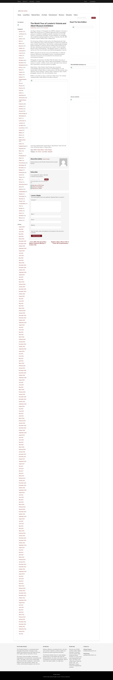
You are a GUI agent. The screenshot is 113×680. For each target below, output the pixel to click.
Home (19, 1)
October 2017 (22, 459)
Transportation (22, 203)
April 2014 (21, 554)
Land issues (21, 120)
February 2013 (22, 588)
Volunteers (21, 215)
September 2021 (22, 349)
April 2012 (21, 612)
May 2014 (21, 552)
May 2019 (21, 413)
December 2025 (22, 241)
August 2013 (22, 574)
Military (20, 132)
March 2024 (21, 282)
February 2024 (22, 284)
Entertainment (53, 15)
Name (32, 214)
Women (20, 220)
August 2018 (22, 435)
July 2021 (21, 353)
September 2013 (22, 571)
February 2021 (22, 365)
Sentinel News (33, 27)
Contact (38, 1)
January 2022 (22, 341)
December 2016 (22, 483)
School (20, 174)
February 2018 (22, 449)
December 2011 (22, 621)
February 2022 (22, 339)
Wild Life (21, 218)
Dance (20, 58)
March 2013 (21, 585)
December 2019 (22, 396)
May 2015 (21, 526)
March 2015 (21, 530)
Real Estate (21, 165)
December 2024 (22, 265)
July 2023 (21, 298)
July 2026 (21, 229)
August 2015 (22, 518)
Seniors (20, 182)
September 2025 (22, 248)
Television (21, 198)
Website (33, 225)
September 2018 (22, 432)
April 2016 (21, 502)
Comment (33, 200)
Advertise (31, 1)
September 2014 (22, 545)
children (21, 48)
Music (20, 137)
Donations (21, 60)
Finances (21, 88)
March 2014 (21, 557)
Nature (20, 143)
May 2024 (21, 279)
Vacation (21, 208)
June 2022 (21, 329)
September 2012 (22, 600)
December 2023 (22, 289)
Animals (21, 31)
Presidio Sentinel (56, 674)
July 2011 (21, 633)
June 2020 (21, 384)
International (21, 116)
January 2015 (22, 535)
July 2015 (21, 521)
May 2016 (21, 499)
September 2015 (22, 516)
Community (21, 50)
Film (20, 83)
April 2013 (21, 583)
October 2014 (22, 542)
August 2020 (22, 380)
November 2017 (22, 456)
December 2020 (22, 370)
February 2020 (22, 392)
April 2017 (21, 473)
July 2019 (21, 408)
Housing (21, 111)
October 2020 (22, 375)
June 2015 (21, 523)
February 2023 (22, 310)
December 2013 (22, 564)
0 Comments (45, 27)
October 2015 (22, 514)
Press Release (22, 163)
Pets (20, 153)
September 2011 (22, 629)
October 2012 (22, 597)
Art (36, 151)
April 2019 (21, 416)
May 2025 (21, 258)
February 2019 (22, 420)
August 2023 (22, 296)
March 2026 (21, 238)
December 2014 (22, 538)
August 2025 (22, 250)
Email (32, 219)
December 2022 (22, 315)
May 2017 (21, 471)
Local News (26, 15)
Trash (20, 206)
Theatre (20, 201)
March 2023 (21, 308)
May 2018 (21, 442)
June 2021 (21, 356)
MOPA (35, 149)
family (20, 69)
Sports (20, 186)
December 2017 (22, 454)
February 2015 (22, 533)
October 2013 (22, 569)
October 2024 (22, 270)
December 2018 (22, 425)
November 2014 (22, 540)
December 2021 (22, 344)
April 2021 (21, 361)
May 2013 (21, 581)
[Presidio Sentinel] (22, 11)
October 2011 (22, 626)
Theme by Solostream (65, 676)
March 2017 (21, 475)
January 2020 (22, 394)
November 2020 (22, 372)
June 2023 (21, 301)
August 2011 (21, 631)
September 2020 (22, 377)
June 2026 (21, 231)
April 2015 (21, 528)
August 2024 (22, 274)
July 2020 (21, 382)
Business (61, 15)
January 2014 (22, 562)
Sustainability (22, 191)
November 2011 (22, 624)
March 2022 (21, 337)
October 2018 (22, 430)
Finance (21, 85)
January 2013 (22, 590)
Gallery (20, 93)
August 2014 (22, 547)
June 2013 (21, 578)
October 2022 (22, 320)
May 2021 (21, 358)
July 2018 (21, 437)
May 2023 (21, 303)
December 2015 (22, 511)
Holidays (21, 106)
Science (21, 177)
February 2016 (22, 507)
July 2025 (21, 253)
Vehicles (21, 210)
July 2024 (21, 277)
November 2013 (22, 566)
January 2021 (22, 368)
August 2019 (22, 406)
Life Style (44, 15)
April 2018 (21, 444)
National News (35, 15)
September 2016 (22, 490)
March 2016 (21, 504)
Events (39, 151)
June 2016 (21, 497)
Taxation (21, 194)
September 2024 (22, 272)
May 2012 (21, 609)
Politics (20, 160)
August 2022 (22, 325)
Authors (20, 38)
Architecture (21, 34)
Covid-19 (21, 53)
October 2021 (22, 346)
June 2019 (21, 411)
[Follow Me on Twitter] (36, 188)
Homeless (21, 108)
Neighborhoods (22, 146)
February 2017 (22, 478)
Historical (21, 104)
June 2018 (21, 439)
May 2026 (21, 234)
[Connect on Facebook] (36, 187)
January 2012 (22, 619)
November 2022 (22, 317)
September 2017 (22, 461)
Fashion (21, 72)
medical (20, 130)
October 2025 (22, 246)
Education (69, 15)
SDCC (20, 179)
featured (21, 77)
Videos (76, 15)
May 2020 (21, 387)
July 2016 (21, 495)
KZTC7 (20, 118)
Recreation (21, 167)
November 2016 (22, 485)
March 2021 (21, 363)
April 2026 (21, 236)
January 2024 (22, 286)
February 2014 (22, 559)
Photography (22, 155)
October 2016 (22, 487)
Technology (21, 196)
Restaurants (21, 172)
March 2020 (21, 389)
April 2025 (21, 260)
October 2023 (22, 293)
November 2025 (22, 243)
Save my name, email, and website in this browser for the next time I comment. (47, 232)
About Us (25, 1)
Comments (92, 1)
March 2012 (21, 614)
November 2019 (22, 399)
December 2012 (22, 593)
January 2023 (22, 313)
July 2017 (21, 466)
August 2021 (22, 351)
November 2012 (22, 595)
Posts (85, 1)
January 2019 (22, 423)
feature (20, 74)
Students (21, 189)
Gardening (21, 95)
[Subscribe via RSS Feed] (37, 185)
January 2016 (22, 509)
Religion (21, 170)
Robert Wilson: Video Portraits (44, 149)
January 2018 (22, 451)
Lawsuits (21, 123)
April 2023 (21, 305)
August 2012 (22, 602)
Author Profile (46, 159)
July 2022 (21, 327)
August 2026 (22, 226)
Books (20, 43)
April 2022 (21, 334)
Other (20, 151)
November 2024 (22, 267)
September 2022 (22, 322)
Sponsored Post (22, 184)
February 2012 (22, 617)
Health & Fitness (22, 100)
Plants (20, 158)
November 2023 (22, 291)
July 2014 (21, 550)
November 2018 (22, 428)
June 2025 (21, 255)
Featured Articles (22, 79)
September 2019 (22, 404)
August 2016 (22, 492)
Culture (20, 55)
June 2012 (21, 607)
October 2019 (22, 401)
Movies (20, 135)
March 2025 (21, 262)
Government (21, 97)
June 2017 (21, 468)
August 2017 (22, 463)
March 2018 (21, 447)
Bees (20, 41)
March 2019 (21, 418)
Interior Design (22, 113)
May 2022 (21, 332)
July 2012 (21, 605)
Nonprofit (50, 151)
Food (20, 90)
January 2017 (22, 480)
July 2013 (21, 576)
